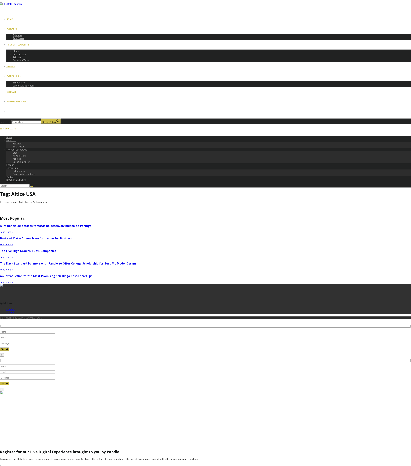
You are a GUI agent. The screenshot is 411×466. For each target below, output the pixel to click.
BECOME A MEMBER (16, 180)
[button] (205, 208)
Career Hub (12, 167)
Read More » (6, 231)
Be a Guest (18, 146)
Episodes (17, 143)
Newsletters (19, 155)
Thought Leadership (16, 149)
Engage (10, 164)
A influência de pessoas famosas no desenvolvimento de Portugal (46, 226)
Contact (10, 177)
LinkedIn (10, 309)
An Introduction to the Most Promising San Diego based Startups (46, 276)
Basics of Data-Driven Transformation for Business (36, 238)
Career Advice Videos (24, 174)
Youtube (10, 312)
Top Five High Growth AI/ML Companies (28, 251)
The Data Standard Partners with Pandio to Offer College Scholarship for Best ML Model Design (68, 263)
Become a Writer (21, 161)
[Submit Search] (31, 186)
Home (9, 137)
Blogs (16, 152)
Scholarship (19, 171)
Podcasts (11, 140)
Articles (17, 158)
